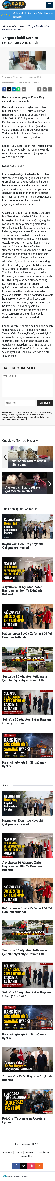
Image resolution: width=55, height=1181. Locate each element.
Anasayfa (11, 26)
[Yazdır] (24, 89)
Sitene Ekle (26, 1156)
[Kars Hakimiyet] (14, 4)
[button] (39, 89)
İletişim (29, 1152)
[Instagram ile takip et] (31, 1166)
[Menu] (49, 5)
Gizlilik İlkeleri (43, 1152)
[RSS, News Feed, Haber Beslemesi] (39, 1166)
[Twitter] (9, 89)
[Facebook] (4, 89)
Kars (22, 26)
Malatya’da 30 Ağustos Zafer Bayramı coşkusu (33, 15)
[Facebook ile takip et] (16, 1166)
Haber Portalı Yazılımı (17, 1176)
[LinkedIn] (14, 89)
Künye (19, 1152)
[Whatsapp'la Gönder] (18, 89)
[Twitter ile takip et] (24, 1166)
